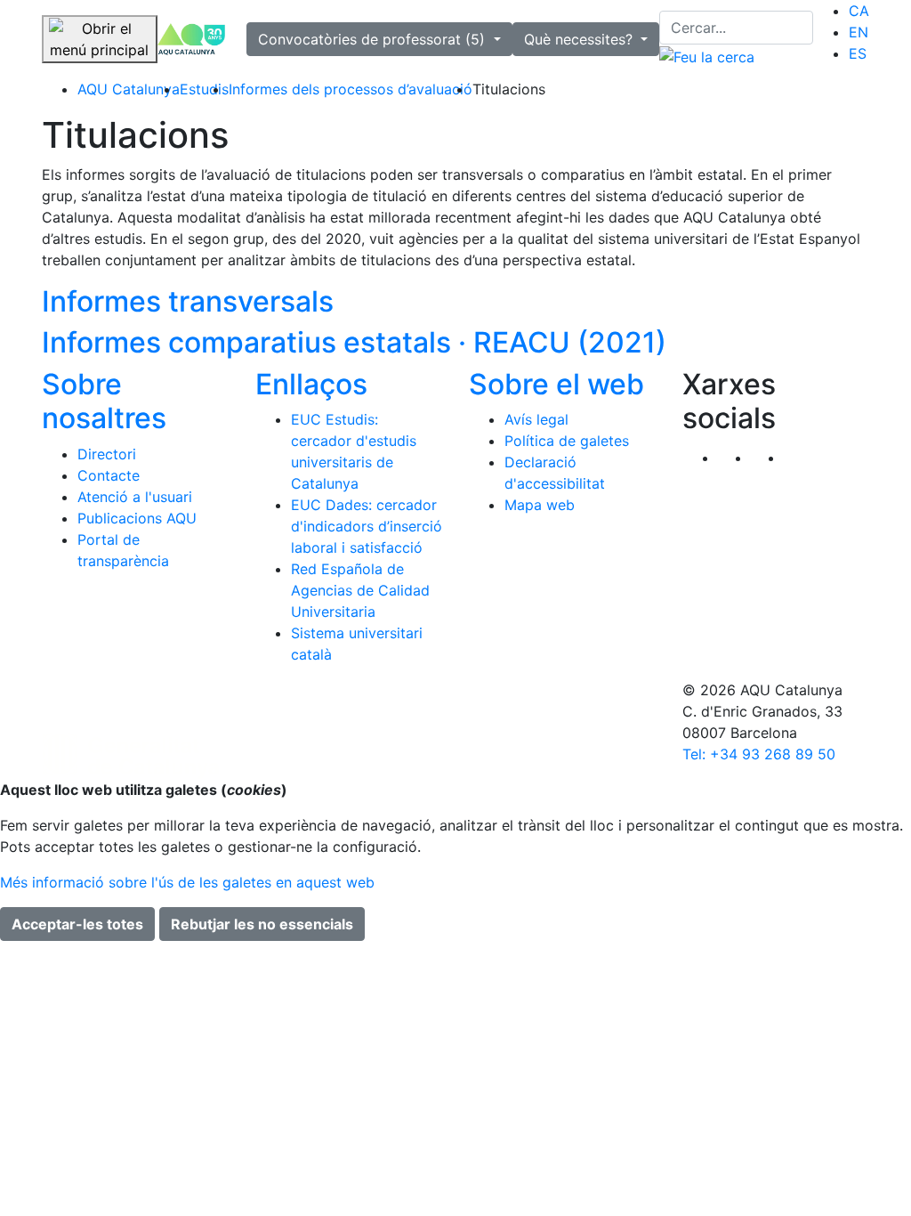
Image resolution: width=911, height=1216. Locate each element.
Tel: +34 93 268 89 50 (758, 754)
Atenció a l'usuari (134, 497)
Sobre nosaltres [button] (104, 401)
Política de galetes (566, 441)
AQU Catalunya (128, 89)
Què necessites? (580, 39)
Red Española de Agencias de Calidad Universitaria (360, 590)
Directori (106, 454)
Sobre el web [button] (556, 384)
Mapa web (539, 505)
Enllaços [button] (311, 384)
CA (859, 11)
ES (858, 53)
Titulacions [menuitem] (508, 89)
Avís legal (536, 419)
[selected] (191, 39)
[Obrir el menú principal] (99, 39)
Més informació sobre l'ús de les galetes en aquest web (187, 882)
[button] (800, 457)
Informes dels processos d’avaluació (350, 89)
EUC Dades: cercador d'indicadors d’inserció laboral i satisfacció (366, 526)
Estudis (204, 89)
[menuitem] (859, 10)
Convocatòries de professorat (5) (373, 39)
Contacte (108, 475)
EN (858, 32)
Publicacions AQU (137, 518)
